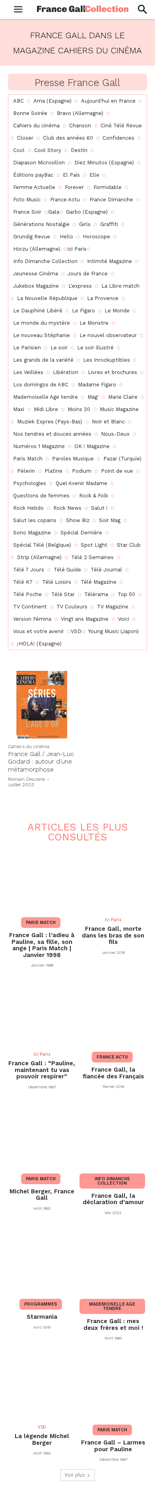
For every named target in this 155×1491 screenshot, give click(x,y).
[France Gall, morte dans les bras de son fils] (113, 878)
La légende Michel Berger (42, 1439)
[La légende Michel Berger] (42, 1385)
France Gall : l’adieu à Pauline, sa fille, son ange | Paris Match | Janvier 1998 (41, 945)
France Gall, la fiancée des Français (113, 1073)
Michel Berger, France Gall (42, 1195)
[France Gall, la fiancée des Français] (113, 1013)
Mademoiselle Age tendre (112, 1306)
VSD (42, 1427)
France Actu (112, 1057)
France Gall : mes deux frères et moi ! (113, 1324)
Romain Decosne (26, 779)
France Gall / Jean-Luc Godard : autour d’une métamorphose (41, 761)
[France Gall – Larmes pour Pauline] (113, 1385)
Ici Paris (113, 919)
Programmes (40, 1304)
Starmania (42, 1316)
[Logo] (82, 9)
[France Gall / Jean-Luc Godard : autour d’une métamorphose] (42, 705)
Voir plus (75, 1475)
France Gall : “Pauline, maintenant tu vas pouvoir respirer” (41, 1070)
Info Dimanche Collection (112, 1181)
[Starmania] (42, 1260)
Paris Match (41, 922)
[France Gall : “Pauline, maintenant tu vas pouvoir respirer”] (42, 1013)
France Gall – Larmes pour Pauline (113, 1446)
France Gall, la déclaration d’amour (113, 1199)
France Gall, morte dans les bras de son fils (113, 935)
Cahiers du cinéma (28, 746)
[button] (142, 9)
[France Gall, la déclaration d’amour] (113, 1134)
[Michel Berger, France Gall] (42, 1134)
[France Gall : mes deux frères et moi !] (113, 1260)
